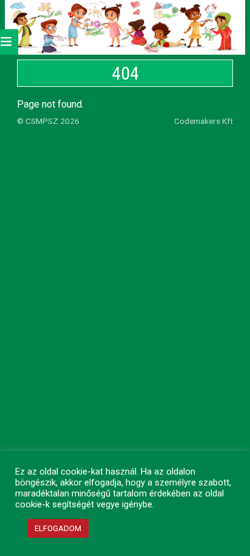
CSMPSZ (41, 121)
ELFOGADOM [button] (58, 528)
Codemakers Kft (203, 121)
